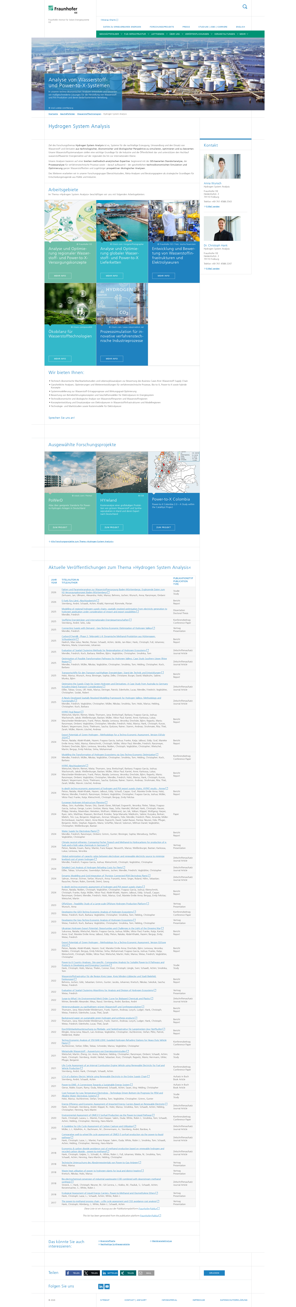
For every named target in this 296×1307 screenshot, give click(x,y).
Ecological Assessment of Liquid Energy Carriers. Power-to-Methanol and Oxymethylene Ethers (108, 1193)
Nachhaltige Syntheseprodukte (115, 1244)
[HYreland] (122, 473)
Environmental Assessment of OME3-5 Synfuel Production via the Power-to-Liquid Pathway (107, 1115)
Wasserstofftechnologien (89, 114)
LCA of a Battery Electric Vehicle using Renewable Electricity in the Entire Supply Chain (104, 1076)
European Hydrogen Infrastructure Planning (83, 802)
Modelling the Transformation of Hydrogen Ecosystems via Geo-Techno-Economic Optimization (108, 754)
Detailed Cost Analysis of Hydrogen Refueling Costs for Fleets (92, 867)
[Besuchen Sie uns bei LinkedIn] (100, 1286)
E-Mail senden (213, 206)
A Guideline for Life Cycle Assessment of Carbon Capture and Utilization (97, 1126)
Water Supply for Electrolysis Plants (79, 831)
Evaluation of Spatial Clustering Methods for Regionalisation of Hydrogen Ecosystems (104, 650)
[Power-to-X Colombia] (174, 473)
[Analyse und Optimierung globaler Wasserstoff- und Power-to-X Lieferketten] (122, 221)
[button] (74, 1273)
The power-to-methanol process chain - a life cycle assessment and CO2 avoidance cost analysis (109, 1201)
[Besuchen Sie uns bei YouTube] (107, 1286)
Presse (186, 27)
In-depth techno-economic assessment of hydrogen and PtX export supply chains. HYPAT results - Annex (113, 788)
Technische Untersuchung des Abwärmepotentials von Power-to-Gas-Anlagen (100, 1162)
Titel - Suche (244, 6)
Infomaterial (169, 1300)
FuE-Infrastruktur (135, 34)
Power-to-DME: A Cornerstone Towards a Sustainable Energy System (96, 1084)
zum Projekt (163, 527)
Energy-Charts (109, 20)
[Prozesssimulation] (122, 304)
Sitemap (104, 1300)
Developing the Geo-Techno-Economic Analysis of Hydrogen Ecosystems (97, 920)
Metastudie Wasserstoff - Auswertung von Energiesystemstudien (94, 1051)
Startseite (53, 114)
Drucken (214, 1273)
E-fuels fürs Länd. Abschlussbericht (79, 600)
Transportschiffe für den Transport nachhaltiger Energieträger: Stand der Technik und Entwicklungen (111, 672)
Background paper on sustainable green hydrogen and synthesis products (98, 1018)
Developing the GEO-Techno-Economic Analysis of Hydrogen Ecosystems (97, 912)
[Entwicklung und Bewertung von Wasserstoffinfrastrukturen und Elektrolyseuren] (174, 221)
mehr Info (60, 276)
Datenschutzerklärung (233, 1300)
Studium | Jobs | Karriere (213, 27)
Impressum (199, 1300)
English (240, 27)
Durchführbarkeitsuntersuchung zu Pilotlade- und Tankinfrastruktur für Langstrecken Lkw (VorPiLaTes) (112, 1029)
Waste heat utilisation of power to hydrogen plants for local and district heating (101, 1170)
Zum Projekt (60, 527)
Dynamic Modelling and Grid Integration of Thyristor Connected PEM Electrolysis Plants (105, 875)
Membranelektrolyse (162, 1241)
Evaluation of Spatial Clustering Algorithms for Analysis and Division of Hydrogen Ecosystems (107, 990)
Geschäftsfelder (109, 34)
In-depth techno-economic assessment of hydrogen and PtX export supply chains (102, 886)
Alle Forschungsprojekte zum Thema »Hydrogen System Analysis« (82, 541)
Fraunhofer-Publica (147, 1208)
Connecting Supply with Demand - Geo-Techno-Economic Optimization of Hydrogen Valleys (107, 628)
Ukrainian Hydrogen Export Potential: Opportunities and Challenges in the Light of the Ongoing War (111, 928)
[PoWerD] (70, 473)
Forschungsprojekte (162, 27)
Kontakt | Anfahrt (135, 1300)
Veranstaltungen (224, 34)
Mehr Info (164, 276)
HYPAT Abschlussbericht (73, 765)
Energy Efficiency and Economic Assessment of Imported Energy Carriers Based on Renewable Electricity (113, 1104)
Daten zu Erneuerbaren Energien (122, 27)
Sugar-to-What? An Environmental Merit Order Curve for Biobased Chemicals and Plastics (106, 998)
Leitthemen (157, 34)
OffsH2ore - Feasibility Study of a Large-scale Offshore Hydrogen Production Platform (104, 903)
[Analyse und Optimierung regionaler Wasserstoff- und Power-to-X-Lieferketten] (70, 221)
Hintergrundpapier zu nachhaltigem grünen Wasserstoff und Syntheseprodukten (101, 1006)
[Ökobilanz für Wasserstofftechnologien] (70, 304)
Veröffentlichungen (197, 34)
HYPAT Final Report (71, 712)
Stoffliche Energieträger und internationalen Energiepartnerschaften (95, 620)
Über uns (175, 34)
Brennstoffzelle (107, 1241)
